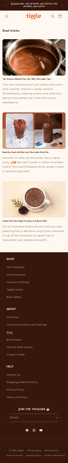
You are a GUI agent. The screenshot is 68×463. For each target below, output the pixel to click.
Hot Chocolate (16, 267)
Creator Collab (16, 354)
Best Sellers (14, 297)
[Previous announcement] (6, 5)
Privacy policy (35, 450)
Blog (10, 332)
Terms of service (14, 455)
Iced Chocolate (16, 274)
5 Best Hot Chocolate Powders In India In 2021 (24, 221)
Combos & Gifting (18, 282)
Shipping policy (34, 455)
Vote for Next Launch (20, 347)
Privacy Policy (15, 389)
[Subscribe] (56, 418)
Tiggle (20, 450)
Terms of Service (17, 397)
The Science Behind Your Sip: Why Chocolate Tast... (27, 79)
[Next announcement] (62, 5)
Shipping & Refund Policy (22, 382)
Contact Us (13, 374)
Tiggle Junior (15, 289)
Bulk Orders (14, 339)
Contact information (55, 455)
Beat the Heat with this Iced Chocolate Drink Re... (26, 152)
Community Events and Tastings (27, 324)
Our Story (13, 317)
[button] (6, 16)
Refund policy (52, 450)
